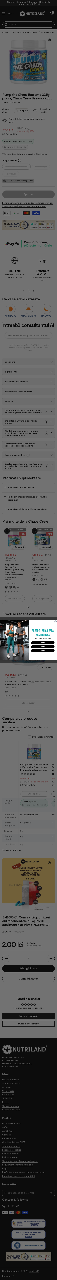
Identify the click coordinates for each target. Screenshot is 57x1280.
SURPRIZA (43, 642)
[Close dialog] (55, 622)
